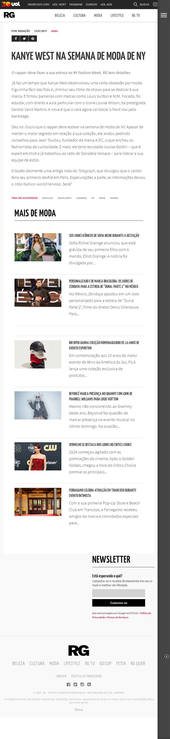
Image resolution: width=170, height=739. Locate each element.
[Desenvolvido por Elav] (79, 711)
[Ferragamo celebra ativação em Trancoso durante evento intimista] (38, 514)
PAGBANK (76, 4)
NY (92, 198)
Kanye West (65, 198)
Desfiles (47, 198)
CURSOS (91, 4)
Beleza (60, 16)
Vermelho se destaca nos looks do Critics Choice (100, 445)
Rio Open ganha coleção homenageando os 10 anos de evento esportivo (104, 345)
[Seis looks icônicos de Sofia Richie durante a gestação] (38, 260)
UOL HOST (59, 4)
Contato (61, 676)
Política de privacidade (86, 676)
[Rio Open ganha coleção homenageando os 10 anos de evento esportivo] (38, 367)
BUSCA (144, 4)
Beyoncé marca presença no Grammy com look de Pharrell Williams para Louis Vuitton (100, 396)
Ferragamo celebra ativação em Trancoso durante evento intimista (102, 493)
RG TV (136, 16)
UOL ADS (106, 4)
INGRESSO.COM (38, 4)
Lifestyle (117, 16)
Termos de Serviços (117, 617)
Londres (81, 198)
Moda (98, 16)
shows (114, 198)
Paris (102, 198)
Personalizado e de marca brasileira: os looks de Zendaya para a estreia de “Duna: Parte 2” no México (103, 284)
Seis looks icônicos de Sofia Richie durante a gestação (104, 236)
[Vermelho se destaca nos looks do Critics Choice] (38, 469)
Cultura (79, 16)
